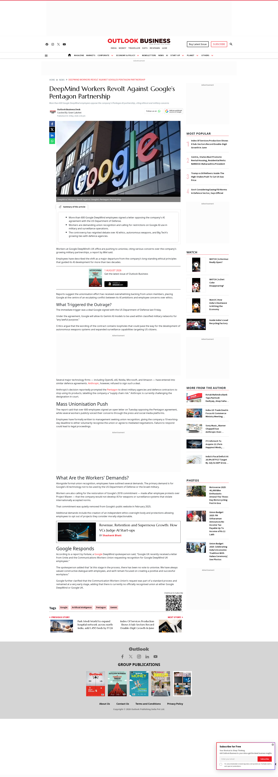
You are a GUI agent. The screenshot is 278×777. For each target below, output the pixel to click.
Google (98, 554)
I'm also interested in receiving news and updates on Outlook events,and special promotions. (248, 765)
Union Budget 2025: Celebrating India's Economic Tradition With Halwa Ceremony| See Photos (218, 551)
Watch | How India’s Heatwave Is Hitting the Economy (218, 304)
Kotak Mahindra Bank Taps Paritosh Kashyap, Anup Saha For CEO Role (216, 398)
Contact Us (122, 703)
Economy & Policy (125, 55)
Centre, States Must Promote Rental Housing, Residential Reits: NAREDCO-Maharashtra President (208, 160)
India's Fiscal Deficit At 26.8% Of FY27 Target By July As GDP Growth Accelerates (217, 459)
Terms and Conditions (148, 703)
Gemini (113, 607)
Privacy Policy (175, 703)
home (52, 79)
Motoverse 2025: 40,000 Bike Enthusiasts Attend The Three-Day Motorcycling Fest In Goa (219, 495)
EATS (145, 48)
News (161, 55)
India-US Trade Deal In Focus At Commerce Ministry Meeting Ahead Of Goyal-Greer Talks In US (217, 413)
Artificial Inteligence (82, 607)
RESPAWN (155, 48)
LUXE (164, 48)
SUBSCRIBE (219, 44)
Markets (90, 55)
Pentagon (112, 389)
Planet (190, 55)
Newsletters (149, 55)
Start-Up (175, 55)
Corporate (103, 55)
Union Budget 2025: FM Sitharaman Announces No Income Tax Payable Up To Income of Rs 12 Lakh (217, 523)
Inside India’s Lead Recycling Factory (218, 322)
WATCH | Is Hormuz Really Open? (218, 261)
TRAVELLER (134, 48)
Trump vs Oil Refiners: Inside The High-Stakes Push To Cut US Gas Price (207, 177)
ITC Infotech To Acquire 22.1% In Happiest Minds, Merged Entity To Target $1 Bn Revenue (217, 444)
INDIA (114, 48)
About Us (104, 703)
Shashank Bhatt (112, 535)
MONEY (122, 48)
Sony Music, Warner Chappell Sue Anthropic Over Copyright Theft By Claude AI (216, 429)
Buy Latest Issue (198, 44)
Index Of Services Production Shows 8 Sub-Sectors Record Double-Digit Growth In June (209, 144)
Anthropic (93, 383)
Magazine (79, 55)
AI (167, 55)
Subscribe (264, 759)
